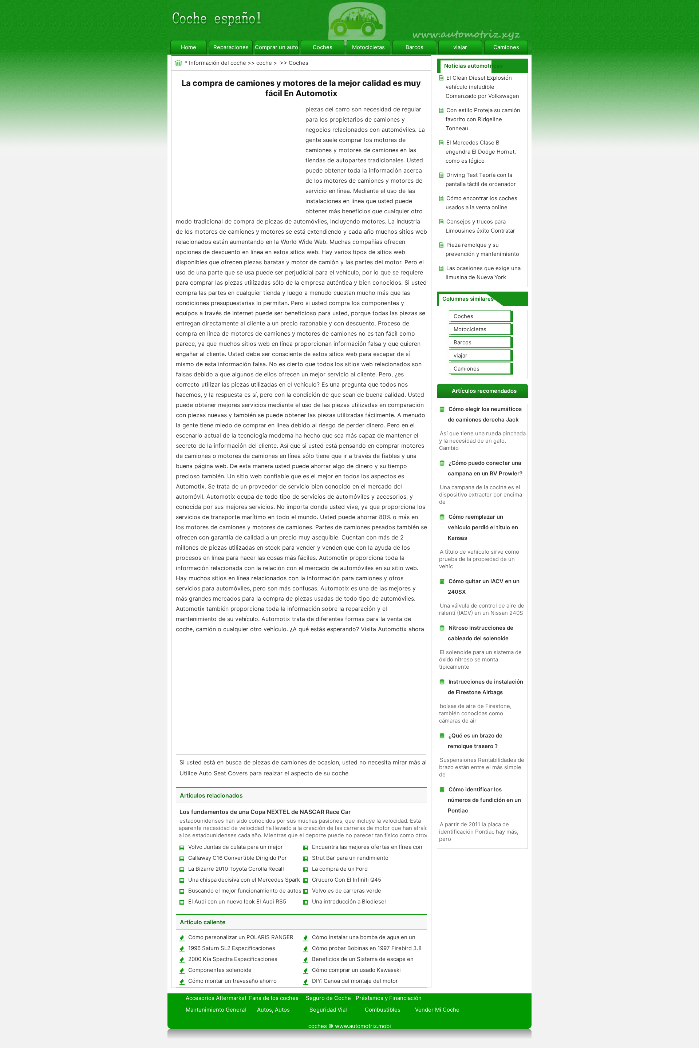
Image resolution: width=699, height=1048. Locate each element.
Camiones (506, 47)
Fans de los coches (274, 997)
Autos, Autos (273, 1009)
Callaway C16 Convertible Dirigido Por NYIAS (237, 859)
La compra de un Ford (340, 868)
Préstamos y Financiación (389, 997)
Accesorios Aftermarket (216, 997)
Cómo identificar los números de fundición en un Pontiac (484, 800)
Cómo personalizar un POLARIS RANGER (240, 937)
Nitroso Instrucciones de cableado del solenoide (480, 633)
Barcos (414, 47)
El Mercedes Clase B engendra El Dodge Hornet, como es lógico (481, 151)
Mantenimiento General (216, 1009)
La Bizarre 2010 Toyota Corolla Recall (236, 868)
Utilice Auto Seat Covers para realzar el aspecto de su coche (264, 773)
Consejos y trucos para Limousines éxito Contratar (480, 226)
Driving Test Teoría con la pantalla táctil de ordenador (481, 179)
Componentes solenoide (220, 969)
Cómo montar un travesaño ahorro (232, 980)
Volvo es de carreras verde (346, 890)
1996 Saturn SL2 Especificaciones (231, 948)
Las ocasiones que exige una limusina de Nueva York (483, 273)
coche (264, 62)
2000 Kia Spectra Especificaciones (232, 959)
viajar (460, 47)
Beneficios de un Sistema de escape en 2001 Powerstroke (362, 960)
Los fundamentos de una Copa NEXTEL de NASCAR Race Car (265, 811)
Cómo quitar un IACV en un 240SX (484, 586)
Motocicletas (368, 47)
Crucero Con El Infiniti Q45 (346, 879)
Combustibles (382, 1009)
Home (188, 47)
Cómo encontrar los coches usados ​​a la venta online (481, 203)
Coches (322, 47)
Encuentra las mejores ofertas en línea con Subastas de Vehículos (366, 848)
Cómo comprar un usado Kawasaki (356, 969)
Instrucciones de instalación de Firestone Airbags (485, 687)
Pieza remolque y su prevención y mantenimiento (482, 249)
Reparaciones (231, 47)
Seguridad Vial (328, 1009)
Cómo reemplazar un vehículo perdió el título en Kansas (483, 527)
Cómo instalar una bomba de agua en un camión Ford (363, 939)
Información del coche (217, 62)
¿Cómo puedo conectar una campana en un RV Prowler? (485, 468)
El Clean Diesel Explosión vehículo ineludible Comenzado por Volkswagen (482, 86)
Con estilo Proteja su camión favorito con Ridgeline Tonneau (483, 119)
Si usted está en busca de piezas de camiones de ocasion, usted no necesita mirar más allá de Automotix (326, 762)
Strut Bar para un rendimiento (350, 857)
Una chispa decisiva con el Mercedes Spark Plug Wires (243, 881)
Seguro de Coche (328, 997)
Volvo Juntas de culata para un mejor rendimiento (235, 848)
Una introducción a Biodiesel (349, 901)
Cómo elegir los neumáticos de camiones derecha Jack (485, 414)
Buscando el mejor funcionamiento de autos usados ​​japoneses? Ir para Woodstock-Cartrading (244, 892)
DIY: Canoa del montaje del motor (355, 980)
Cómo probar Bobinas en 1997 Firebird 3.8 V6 (366, 949)
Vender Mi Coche (437, 1009)
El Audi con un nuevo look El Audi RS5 (237, 901)
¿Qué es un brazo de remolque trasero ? (475, 741)
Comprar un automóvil (277, 47)
